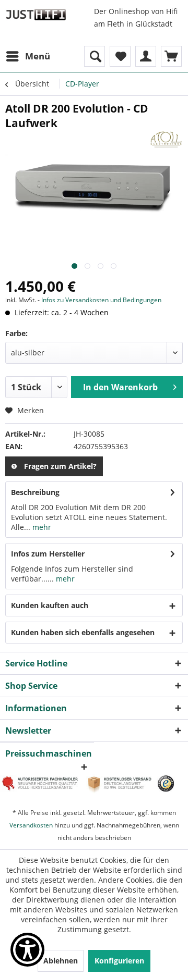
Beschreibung (35, 492)
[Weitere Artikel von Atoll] (166, 139)
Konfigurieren (119, 961)
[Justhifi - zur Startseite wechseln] (35, 14)
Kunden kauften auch (49, 605)
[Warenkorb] (171, 56)
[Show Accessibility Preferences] (27, 950)
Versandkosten (31, 825)
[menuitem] (27, 56)
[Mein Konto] (145, 56)
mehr (40, 527)
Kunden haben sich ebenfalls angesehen (83, 632)
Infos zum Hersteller (48, 554)
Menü (37, 56)
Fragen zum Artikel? (60, 466)
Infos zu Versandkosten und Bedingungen (101, 299)
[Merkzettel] (120, 56)
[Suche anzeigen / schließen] (94, 56)
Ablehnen (60, 961)
